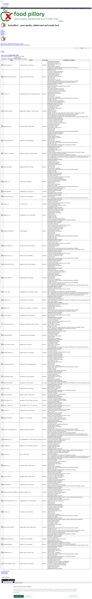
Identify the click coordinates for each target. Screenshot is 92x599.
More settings (73, 596)
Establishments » (4, 572)
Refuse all (28, 596)
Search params (17, 57)
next (7, 571)
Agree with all (18, 596)
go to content (6, 3)
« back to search (4, 573)
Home (2, 51)
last (8, 571)
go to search (5, 4)
